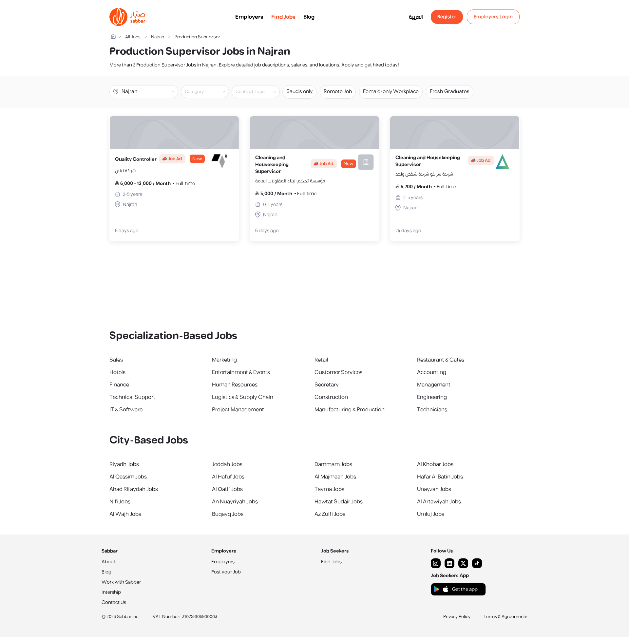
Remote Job (338, 91)
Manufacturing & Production (349, 409)
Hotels (117, 372)
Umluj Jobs (430, 514)
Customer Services (338, 372)
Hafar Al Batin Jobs (440, 477)
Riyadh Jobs (124, 464)
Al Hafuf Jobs (228, 477)
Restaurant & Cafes (440, 360)
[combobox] (210, 92)
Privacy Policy (456, 616)
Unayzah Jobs (434, 489)
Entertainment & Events (241, 372)
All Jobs (133, 37)
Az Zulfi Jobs (329, 514)
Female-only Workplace (391, 91)
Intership (111, 592)
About (108, 561)
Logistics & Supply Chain (242, 397)
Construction (331, 397)
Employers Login (493, 17)
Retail (321, 360)
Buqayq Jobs (227, 514)
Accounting (431, 372)
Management (433, 385)
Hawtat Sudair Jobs (338, 501)
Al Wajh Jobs (125, 514)
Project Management (238, 409)
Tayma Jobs (329, 489)
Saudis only (299, 91)
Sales (116, 360)
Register (446, 17)
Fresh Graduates (449, 91)
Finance (119, 385)
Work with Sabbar (121, 582)
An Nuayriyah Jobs (235, 501)
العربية (416, 17)
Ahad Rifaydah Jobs (133, 489)
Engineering (432, 397)
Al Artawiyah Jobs (439, 501)
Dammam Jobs (333, 464)
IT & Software (126, 409)
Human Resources (234, 385)
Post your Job (226, 572)
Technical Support (132, 397)
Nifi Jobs (119, 501)
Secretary (326, 385)
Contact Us (114, 602)
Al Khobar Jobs (435, 464)
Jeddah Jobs (227, 464)
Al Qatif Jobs (227, 489)
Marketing (224, 360)
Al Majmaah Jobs (335, 477)
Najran (157, 37)
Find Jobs (283, 17)
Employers (249, 17)
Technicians (432, 409)
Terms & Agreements (505, 616)
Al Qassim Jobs (128, 477)
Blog (308, 17)
